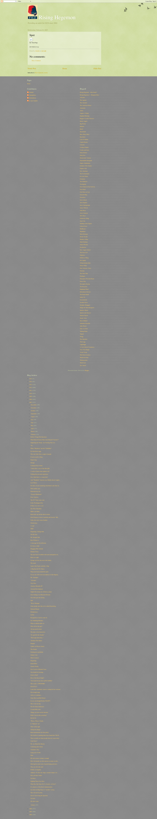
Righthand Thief (84, 289)
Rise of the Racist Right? (37, 678)
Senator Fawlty (35, 666)
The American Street (85, 105)
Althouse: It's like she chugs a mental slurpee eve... (44, 772)
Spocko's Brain (84, 310)
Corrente (82, 145)
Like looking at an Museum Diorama (40, 595)
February (33, 434)
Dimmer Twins (35, 552)
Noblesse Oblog (84, 258)
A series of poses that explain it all (40, 471)
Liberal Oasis (83, 226)
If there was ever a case (37, 506)
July (32, 419)
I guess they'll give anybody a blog (40, 566)
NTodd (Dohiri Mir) (85, 263)
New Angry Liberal (85, 250)
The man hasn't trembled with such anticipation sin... (45, 554)
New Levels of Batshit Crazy (38, 669)
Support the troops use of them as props (41, 592)
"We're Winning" (35, 603)
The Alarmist (83, 103)
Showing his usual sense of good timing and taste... (44, 764)
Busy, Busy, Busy (84, 134)
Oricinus (82, 271)
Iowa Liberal (83, 200)
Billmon (82, 126)
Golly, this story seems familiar (39, 520)
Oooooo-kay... (34, 523)
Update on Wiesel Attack (37, 646)
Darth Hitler (34, 663)
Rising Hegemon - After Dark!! (88, 92)
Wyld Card (83, 363)
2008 (30, 399)
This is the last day (36, 704)
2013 (30, 384)
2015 (30, 379)
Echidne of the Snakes (86, 166)
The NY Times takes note (38, 500)
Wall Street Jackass (85, 355)
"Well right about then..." (37, 638)
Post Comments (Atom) (41, 73)
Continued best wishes (37, 465)
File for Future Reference (37, 706)
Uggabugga (83, 344)
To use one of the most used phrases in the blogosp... (45, 574)
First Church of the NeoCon (87, 187)
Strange (33, 463)
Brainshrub (83, 132)
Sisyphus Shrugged (85, 305)
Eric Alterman (84, 171)
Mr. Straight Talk (35, 537)
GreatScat (82, 197)
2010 (30, 393)
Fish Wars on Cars (85, 192)
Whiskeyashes (84, 360)
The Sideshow (83, 339)
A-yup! (32, 526)
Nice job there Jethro (36, 775)
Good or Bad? (34, 675)
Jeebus (32, 615)
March (33, 431)
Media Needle (84, 237)
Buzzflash (82, 137)
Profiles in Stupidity (36, 770)
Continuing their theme (37, 747)
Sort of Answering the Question (39, 795)
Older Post (97, 68)
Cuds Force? (34, 741)
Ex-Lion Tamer (84, 176)
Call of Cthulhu (84, 139)
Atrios (81, 110)
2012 (30, 387)
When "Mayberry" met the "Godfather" (41, 448)
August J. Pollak (84, 113)
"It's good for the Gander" (37, 635)
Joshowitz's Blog (84, 218)
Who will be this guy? (36, 626)
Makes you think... (35, 511)
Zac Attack (83, 365)
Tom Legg (82, 342)
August (33, 416)
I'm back (33, 798)
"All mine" (33, 580)
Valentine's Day (35, 749)
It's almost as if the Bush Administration (41, 787)
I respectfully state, (36, 709)
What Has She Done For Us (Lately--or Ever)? (43, 784)
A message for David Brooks (38, 543)
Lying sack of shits (36, 752)
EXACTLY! (34, 686)
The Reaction (83, 286)
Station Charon (84, 315)
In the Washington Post (37, 503)
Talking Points (83, 331)
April (32, 428)
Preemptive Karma (85, 284)
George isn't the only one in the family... (41, 560)
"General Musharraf (36, 494)
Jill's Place (83, 216)
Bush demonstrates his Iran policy (40, 732)
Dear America (34, 497)
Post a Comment (36, 60)
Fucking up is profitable (37, 652)
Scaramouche (83, 300)
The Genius (34, 649)
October (33, 411)
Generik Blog (83, 195)
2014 (30, 381)
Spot (32, 600)
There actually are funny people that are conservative (45, 738)
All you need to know (36, 629)
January (33, 805)
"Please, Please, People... (37, 721)
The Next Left (83, 252)
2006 (30, 809)
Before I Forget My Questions (39, 437)
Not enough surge (35, 692)
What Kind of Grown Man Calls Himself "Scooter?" (45, 440)
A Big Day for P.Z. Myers (38, 569)
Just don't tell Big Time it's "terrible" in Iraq (42, 790)
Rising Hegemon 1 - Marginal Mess (89, 95)
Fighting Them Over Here (37, 781)
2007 (30, 402)
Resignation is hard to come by (39, 617)
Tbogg (81, 336)
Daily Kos (82, 155)
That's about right (35, 727)
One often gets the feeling (37, 597)
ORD (32, 529)
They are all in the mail (37, 767)
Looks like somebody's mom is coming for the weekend (45, 689)
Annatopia (82, 108)
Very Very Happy (84, 349)
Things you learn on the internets (39, 712)
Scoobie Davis (84, 302)
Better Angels (83, 121)
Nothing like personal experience (39, 474)
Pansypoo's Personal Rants (87, 279)
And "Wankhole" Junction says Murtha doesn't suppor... (45, 480)
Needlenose (83, 247)
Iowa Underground (85, 205)
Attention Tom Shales (36, 640)
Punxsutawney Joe (35, 491)
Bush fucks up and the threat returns (40, 514)
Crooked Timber (84, 147)
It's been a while (35, 546)
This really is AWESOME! (38, 683)
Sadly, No (82, 297)
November (34, 408)
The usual (33, 563)
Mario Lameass (35, 658)
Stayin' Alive (83, 318)
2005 (30, 811)
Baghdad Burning (84, 116)
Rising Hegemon (56, 17)
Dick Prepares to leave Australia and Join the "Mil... (45, 517)
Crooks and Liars (84, 150)
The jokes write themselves (38, 632)
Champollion (32, 95)
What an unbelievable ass (37, 623)
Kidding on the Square (86, 223)
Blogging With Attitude (37, 549)
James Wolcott (84, 208)
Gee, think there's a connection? (39, 477)
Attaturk (31, 92)
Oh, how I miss (35, 801)
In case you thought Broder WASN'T (40, 701)
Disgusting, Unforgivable (37, 531)
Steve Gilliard (83, 321)
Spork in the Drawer (85, 313)
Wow (32, 755)
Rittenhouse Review (85, 292)
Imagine (33, 643)
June (32, 422)
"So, (32, 445)
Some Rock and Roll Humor (38, 698)
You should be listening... (37, 672)
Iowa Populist (83, 202)
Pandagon (82, 276)
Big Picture (83, 124)
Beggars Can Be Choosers (87, 118)
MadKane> (83, 229)
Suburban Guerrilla (85, 323)
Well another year (35, 488)
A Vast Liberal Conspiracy (87, 347)
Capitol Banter (84, 142)
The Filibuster (83, 181)
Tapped (82, 334)
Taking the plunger (36, 729)
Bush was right (35, 557)
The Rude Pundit (84, 294)
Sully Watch (83, 326)
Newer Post (32, 68)
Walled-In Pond (84, 357)
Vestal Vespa (83, 352)
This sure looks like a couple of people (41, 454)
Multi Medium (84, 242)
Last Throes (34, 483)
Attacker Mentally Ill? (37, 586)
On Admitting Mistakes (37, 620)
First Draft (83, 189)
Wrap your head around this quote (40, 572)
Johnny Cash (34, 655)
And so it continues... (36, 695)
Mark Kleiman (84, 234)
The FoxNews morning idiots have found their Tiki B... (45, 735)
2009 (30, 396)
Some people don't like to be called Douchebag (43, 606)
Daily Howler (83, 152)
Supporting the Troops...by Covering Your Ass (43, 442)
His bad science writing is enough (40, 758)
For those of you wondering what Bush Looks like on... (45, 486)
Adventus (82, 97)
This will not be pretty (36, 792)
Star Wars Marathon (36, 508)
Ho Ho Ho (33, 718)
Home (64, 68)
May (32, 425)
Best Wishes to (35, 540)
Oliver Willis (83, 265)
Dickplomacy (34, 612)
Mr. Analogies (34, 577)
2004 (30, 814)
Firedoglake (83, 184)
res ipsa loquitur (33, 101)
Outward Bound (35, 609)
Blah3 (81, 129)
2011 (30, 390)
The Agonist (83, 100)
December (34, 405)
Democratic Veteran (85, 158)
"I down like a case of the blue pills (40, 468)
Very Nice (33, 583)
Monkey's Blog (84, 239)
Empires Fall (83, 168)
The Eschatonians (84, 174)
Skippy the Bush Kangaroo (87, 307)
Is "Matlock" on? (35, 724)
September (34, 414)
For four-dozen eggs (36, 451)
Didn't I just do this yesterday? (39, 715)
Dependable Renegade (86, 160)
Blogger (87, 370)
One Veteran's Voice (85, 268)
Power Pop (83, 281)
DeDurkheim (32, 98)
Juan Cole (82, 221)
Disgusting (33, 661)
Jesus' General (84, 213)
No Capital (83, 260)
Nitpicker (82, 255)
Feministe (82, 179)
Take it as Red (84, 328)
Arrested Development (37, 589)
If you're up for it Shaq (37, 457)
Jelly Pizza (83, 210)
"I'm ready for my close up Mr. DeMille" (42, 681)
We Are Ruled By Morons (38, 744)
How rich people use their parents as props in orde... (45, 761)
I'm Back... (34, 778)
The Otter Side (84, 273)
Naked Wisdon (84, 244)
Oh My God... (34, 534)
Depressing (34, 460)
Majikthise (83, 231)
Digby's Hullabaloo (85, 163)
